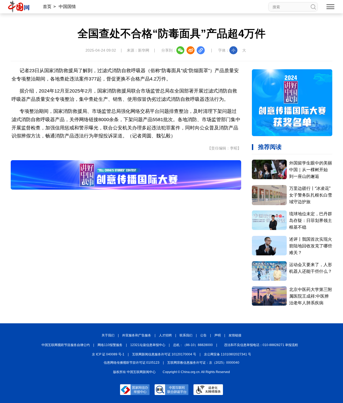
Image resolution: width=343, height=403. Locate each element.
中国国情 (67, 6)
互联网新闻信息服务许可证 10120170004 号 (164, 354)
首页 (47, 6)
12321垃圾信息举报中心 (147, 345)
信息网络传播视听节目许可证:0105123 (131, 362)
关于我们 (108, 335)
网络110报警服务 (110, 345)
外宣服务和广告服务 (136, 335)
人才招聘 (165, 335)
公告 (203, 335)
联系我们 (186, 335)
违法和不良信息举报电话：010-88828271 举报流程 (261, 345)
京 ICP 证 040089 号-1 (108, 354)
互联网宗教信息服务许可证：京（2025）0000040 (203, 362)
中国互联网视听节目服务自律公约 (66, 345)
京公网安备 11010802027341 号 (227, 354)
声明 (217, 335)
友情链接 (235, 335)
